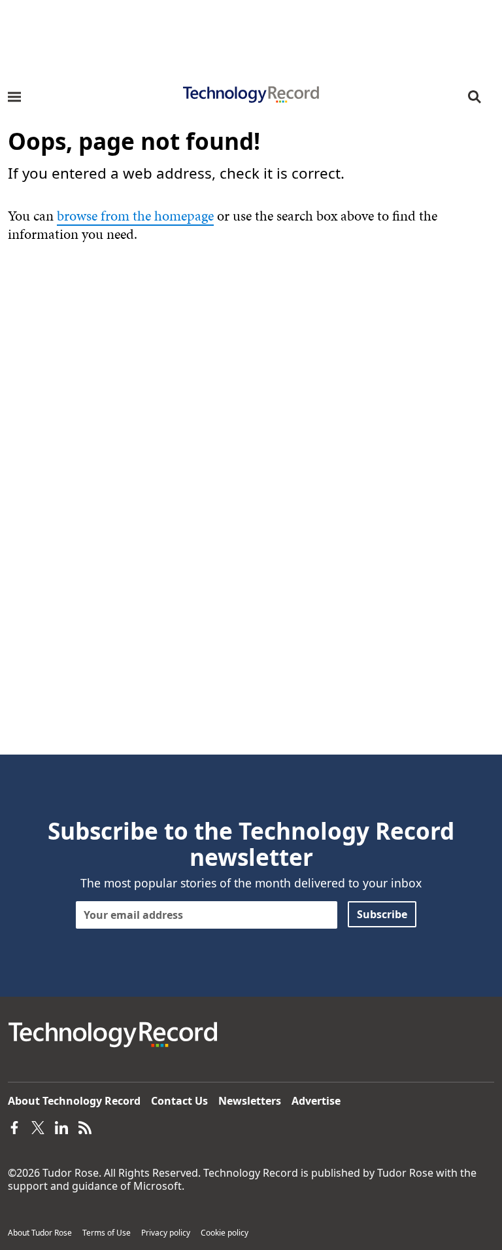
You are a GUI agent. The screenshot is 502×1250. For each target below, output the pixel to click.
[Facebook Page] (14, 1127)
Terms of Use (106, 1232)
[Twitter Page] (37, 1127)
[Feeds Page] (85, 1127)
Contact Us (179, 1101)
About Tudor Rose (40, 1232)
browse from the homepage (135, 215)
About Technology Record (74, 1101)
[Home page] (251, 90)
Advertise (316, 1101)
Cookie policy (224, 1232)
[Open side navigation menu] (14, 96)
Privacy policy (165, 1232)
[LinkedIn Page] (61, 1127)
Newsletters (249, 1101)
